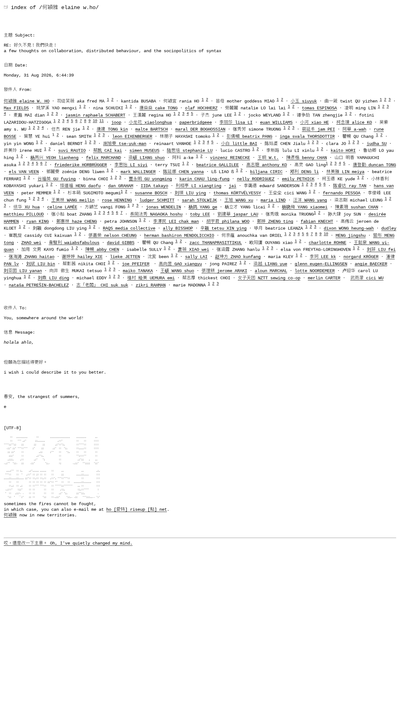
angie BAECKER (371, 263)
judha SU (377, 143)
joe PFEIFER (135, 263)
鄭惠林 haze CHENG (76, 221)
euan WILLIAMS (276, 122)
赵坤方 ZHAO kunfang (238, 256)
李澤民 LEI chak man (176, 221)
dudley (388, 228)
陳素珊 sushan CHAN (356, 207)
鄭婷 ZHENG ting (275, 221)
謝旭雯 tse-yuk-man (124, 143)
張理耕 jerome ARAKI (224, 270)
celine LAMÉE (62, 207)
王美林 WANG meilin (72, 199)
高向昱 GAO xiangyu (180, 263)
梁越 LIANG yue (270, 263)
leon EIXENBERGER (132, 136)
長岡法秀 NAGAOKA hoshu (156, 214)
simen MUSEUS (144, 150)
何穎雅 (10, 515)
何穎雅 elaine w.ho (69, 8)
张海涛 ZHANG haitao (31, 256)
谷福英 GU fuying (57, 178)
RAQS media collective (129, 228)
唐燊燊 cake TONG (158, 108)
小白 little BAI (239, 143)
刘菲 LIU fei (381, 249)
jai (232, 185)
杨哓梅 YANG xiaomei (305, 207)
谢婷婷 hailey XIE (82, 256)
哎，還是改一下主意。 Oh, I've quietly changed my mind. (68, 543)
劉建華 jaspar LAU (238, 214)
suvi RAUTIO (72, 150)
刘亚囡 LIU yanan (23, 270)
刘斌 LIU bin (40, 263)
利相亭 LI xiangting (198, 185)
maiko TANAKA (138, 270)
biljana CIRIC (266, 171)
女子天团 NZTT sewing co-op (269, 278)
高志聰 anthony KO (266, 164)
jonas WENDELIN (163, 207)
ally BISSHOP (178, 228)
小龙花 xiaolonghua (150, 122)
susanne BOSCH (151, 193)
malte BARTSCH (151, 129)
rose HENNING (117, 199)
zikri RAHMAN (151, 284)
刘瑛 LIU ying (190, 193)
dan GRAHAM (120, 185)
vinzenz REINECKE (230, 157)
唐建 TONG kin (112, 129)
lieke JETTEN (125, 256)
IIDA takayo (154, 185)
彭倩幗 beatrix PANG (249, 136)
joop (116, 122)
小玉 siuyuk (304, 100)
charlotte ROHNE (327, 242)
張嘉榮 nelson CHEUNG (112, 235)
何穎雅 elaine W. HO (26, 100)
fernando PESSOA (341, 193)
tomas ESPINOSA (319, 108)
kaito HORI (343, 150)
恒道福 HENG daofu (80, 185)
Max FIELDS (16, 108)
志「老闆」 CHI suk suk (102, 284)
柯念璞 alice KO (354, 122)
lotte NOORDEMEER (315, 270)
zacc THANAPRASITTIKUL (215, 242)
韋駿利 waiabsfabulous (74, 242)
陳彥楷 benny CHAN (306, 157)
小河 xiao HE (314, 122)
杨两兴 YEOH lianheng (54, 157)
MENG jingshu (351, 235)
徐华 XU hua (26, 207)
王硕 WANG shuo (177, 270)
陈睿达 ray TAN (349, 185)
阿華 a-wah (354, 129)
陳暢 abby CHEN (102, 249)
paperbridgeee (195, 122)
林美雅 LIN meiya (345, 171)
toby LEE (200, 214)
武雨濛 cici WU (366, 278)
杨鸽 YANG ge (202, 207)
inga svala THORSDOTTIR (307, 136)
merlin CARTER (324, 278)
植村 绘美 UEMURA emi (151, 278)
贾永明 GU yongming (150, 178)
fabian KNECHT (317, 221)
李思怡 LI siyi (131, 164)
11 (101, 121)
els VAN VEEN (24, 171)
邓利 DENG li (304, 171)
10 (95, 121)
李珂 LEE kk (323, 256)
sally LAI (196, 256)
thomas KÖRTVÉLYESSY (237, 193)
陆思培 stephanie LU (189, 150)
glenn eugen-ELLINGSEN (321, 263)
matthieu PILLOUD (24, 214)
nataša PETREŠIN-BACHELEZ (39, 284)
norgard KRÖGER (360, 256)
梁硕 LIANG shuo (146, 157)
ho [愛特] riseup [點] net (136, 509)
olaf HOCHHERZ (201, 108)
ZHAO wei (31, 242)
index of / (26, 8)
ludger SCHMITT (156, 199)
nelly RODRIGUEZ (255, 178)
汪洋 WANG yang (310, 199)
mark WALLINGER (138, 171)
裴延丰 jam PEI (318, 129)
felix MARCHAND (103, 157)
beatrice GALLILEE (217, 164)
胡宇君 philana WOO (227, 221)
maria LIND (273, 199)
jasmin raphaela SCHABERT (95, 115)
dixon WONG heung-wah (349, 228)
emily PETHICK (298, 178)
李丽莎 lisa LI (235, 122)
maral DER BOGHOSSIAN (200, 129)
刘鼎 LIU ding (53, 278)
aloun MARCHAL (271, 270)
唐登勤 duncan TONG (374, 164)
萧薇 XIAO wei (193, 249)
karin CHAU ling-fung (204, 178)
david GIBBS (120, 242)
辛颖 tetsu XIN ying (223, 228)
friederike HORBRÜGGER (80, 164)
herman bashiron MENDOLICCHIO (179, 235)
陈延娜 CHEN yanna (183, 171)
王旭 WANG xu (238, 199)
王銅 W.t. (268, 157)
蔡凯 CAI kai (107, 150)
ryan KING (37, 221)
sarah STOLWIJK (199, 199)
